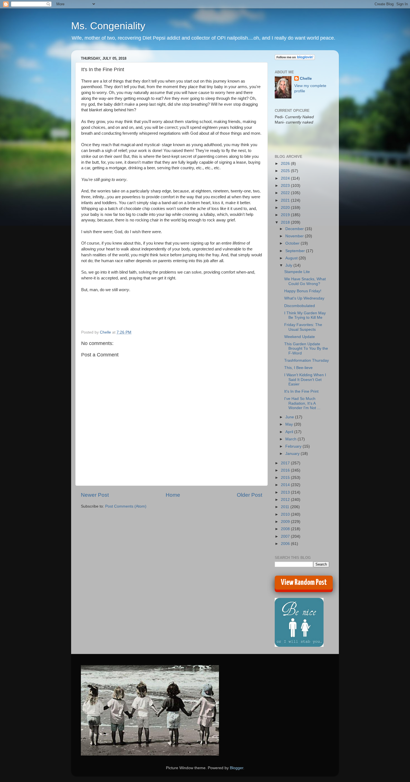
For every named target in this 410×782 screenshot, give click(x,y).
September (295, 251)
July (289, 265)
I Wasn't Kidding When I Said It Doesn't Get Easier (305, 379)
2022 (286, 193)
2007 (286, 536)
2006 (286, 544)
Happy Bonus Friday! (302, 291)
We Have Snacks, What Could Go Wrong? (305, 281)
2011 (285, 507)
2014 (286, 485)
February (294, 446)
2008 (286, 529)
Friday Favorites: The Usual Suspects (303, 327)
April (289, 432)
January (293, 454)
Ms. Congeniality (108, 26)
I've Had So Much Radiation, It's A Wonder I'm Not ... (302, 403)
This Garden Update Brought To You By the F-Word (306, 348)
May (289, 424)
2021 (286, 200)
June (290, 417)
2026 (286, 163)
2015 (286, 478)
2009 (286, 522)
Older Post (249, 495)
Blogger (236, 768)
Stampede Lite (297, 272)
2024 (286, 178)
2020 (286, 208)
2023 (286, 186)
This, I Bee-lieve (298, 368)
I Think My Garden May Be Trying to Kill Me (305, 315)
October (293, 243)
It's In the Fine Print (301, 391)
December (295, 229)
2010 (286, 514)
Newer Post (95, 495)
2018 (286, 222)
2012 (286, 500)
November (295, 236)
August (292, 258)
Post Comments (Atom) (125, 506)
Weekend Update (299, 337)
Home (173, 495)
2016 (286, 470)
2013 (286, 492)
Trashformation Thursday (306, 360)
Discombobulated (299, 306)
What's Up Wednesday (304, 298)
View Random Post (304, 582)
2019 (286, 215)
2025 (286, 171)
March (291, 439)
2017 (286, 463)
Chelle (306, 78)
